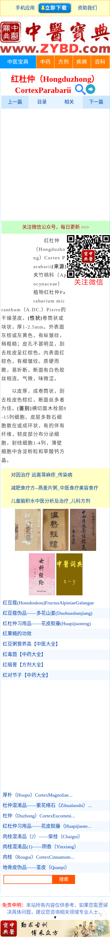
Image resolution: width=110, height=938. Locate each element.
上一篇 (15, 102)
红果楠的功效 (17, 633)
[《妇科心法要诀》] (28, 549)
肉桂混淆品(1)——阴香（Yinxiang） (41, 846)
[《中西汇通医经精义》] (83, 549)
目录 (42, 102)
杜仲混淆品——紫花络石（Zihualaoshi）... (47, 805)
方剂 (63, 62)
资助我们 (87, 8)
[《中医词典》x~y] (69, 593)
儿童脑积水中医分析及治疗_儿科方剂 (50, 501)
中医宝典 (18, 62)
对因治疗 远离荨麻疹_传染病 (41, 475)
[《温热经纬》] (55, 549)
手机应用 (26, 8)
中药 (45, 62)
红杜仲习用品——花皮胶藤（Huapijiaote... (47, 826)
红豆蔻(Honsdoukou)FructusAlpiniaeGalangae (48, 602)
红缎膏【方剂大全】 (24, 664)
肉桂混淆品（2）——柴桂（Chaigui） (43, 836)
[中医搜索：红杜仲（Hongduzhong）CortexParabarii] (78, 90)
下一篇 (96, 102)
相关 (69, 102)
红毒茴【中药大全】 (24, 654)
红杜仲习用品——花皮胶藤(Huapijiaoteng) (47, 623)
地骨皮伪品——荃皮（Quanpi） (36, 867)
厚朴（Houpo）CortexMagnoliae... (38, 795)
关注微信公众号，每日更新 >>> (55, 227)
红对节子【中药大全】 (27, 675)
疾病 (81, 62)
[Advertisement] (55, 164)
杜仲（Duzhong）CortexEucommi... (39, 815)
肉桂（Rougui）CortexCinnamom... (38, 857)
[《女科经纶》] (42, 593)
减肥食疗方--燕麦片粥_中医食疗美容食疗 (54, 488)
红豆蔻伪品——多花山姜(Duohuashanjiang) (47, 613)
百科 (100, 62)
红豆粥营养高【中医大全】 (31, 644)
